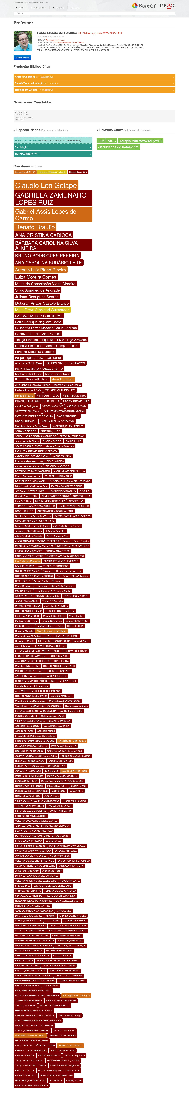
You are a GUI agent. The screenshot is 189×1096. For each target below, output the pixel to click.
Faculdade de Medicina (55, 40)
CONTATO (59, 7)
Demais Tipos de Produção (94, 83)
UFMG (167, 6)
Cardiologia (53, 147)
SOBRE (76, 7)
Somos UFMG (144, 5)
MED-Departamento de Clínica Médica (68, 42)
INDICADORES (39, 7)
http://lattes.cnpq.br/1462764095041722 (100, 33)
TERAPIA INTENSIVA (53, 153)
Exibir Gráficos (22, 57)
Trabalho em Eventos (94, 89)
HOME (21, 7)
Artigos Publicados (94, 76)
